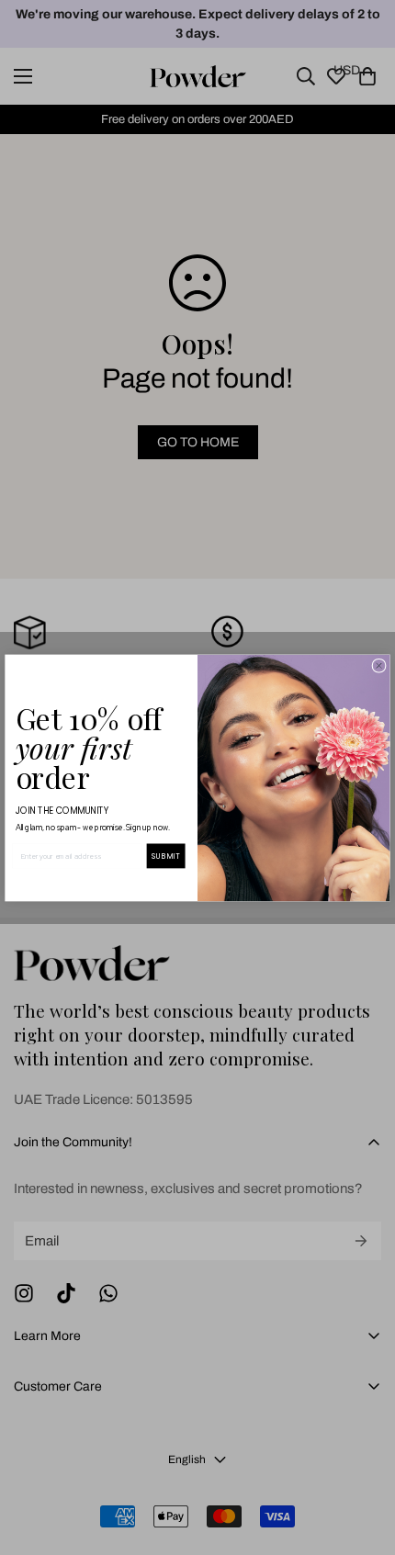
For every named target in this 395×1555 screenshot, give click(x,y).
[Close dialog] (379, 665)
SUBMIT (166, 856)
